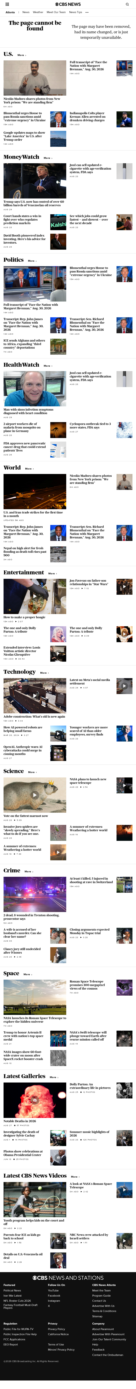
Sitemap (97, 1316)
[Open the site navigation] (26, 4)
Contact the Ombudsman (107, 1355)
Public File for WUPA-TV (18, 1329)
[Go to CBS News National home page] (68, 4)
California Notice (58, 1334)
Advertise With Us (103, 1306)
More (21, 55)
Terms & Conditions (104, 1311)
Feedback (98, 1349)
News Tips (75, 12)
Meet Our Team (56, 12)
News (25, 12)
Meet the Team (101, 1290)
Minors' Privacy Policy (61, 1349)
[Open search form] (127, 4)
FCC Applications (14, 1339)
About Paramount (103, 1329)
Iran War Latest (13, 1295)
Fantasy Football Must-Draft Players (21, 1306)
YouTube (53, 1290)
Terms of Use (56, 1344)
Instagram (54, 1300)
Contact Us (99, 1300)
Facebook (54, 1295)
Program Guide (101, 1295)
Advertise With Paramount (108, 1334)
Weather (38, 12)
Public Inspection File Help (20, 1334)
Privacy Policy (56, 1329)
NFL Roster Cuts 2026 (17, 1300)
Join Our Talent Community (109, 1339)
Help (95, 1344)
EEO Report (11, 1344)
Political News (12, 1290)
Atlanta (10, 12)
